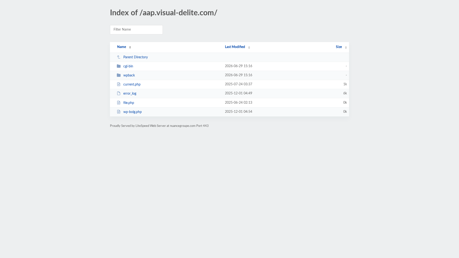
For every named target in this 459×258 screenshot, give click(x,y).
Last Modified (235, 47)
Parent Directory (135, 57)
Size (339, 47)
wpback (129, 75)
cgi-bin (128, 66)
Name (121, 47)
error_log (129, 93)
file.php (128, 103)
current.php (132, 84)
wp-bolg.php (132, 112)
